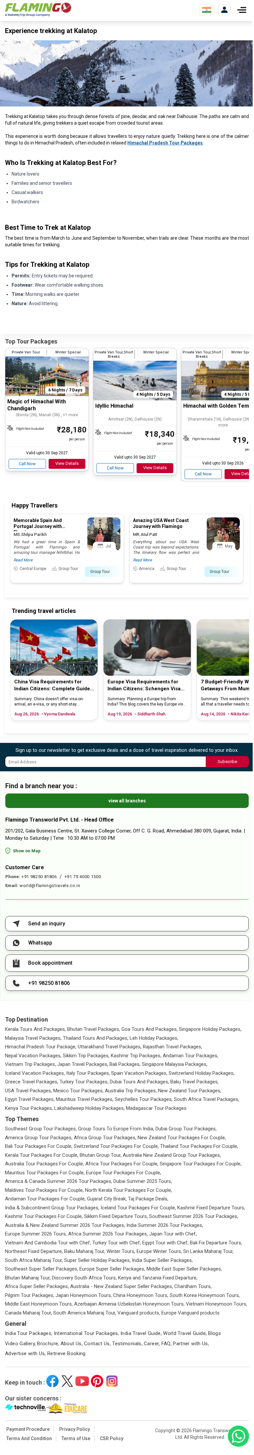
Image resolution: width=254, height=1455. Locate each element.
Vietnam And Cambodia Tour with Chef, (48, 1243)
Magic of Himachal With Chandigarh (36, 405)
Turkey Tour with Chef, (116, 1243)
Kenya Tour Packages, (29, 1108)
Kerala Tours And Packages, (35, 1029)
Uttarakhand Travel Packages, (110, 1047)
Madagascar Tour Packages (156, 1108)
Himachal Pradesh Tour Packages (165, 142)
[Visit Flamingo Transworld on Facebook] (52, 1381)
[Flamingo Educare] (67, 1408)
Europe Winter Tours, (159, 1251)
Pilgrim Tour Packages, (29, 1295)
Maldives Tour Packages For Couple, (44, 1190)
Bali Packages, (125, 1064)
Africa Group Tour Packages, (105, 1138)
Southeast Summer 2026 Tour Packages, (193, 1216)
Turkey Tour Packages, (84, 1082)
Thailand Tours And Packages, (95, 1038)
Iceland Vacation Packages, (35, 1073)
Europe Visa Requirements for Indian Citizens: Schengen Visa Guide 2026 (144, 685)
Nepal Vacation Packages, (33, 1056)
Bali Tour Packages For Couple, (38, 1146)
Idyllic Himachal (114, 406)
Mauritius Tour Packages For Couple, (45, 1173)
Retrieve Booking (66, 1353)
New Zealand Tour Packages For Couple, (182, 1138)
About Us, (72, 1344)
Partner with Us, (191, 1344)
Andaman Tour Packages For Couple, (45, 1199)
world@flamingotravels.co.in (50, 885)
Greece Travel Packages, (31, 1082)
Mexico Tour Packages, (78, 1091)
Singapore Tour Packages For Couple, (200, 1164)
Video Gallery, (20, 1344)
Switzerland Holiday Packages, (201, 1073)
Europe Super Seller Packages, (112, 1269)
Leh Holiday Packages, (154, 1038)
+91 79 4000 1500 (82, 876)
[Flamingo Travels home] (38, 10)
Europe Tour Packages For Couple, (123, 1173)
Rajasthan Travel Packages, (172, 1047)
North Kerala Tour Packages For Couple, (128, 1190)
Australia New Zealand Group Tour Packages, (172, 1155)
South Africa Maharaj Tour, (34, 1260)
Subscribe (227, 761)
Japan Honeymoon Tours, (84, 1295)
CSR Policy (111, 1438)
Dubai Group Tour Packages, (186, 1129)
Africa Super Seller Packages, (37, 1286)
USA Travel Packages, (28, 1091)
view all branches (127, 800)
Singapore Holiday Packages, (210, 1029)
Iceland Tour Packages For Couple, (138, 1208)
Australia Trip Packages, (131, 1091)
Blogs (214, 1333)
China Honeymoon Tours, (140, 1295)
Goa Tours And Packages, (149, 1029)
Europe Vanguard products (190, 1313)
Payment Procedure (28, 1429)
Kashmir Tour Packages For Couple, (44, 1216)
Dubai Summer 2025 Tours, (142, 1181)
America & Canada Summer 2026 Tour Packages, (58, 1181)
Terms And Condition (29, 1438)
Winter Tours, (120, 1251)
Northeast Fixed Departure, (34, 1251)
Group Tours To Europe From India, (116, 1129)
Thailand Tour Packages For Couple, (199, 1146)
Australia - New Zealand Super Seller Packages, (121, 1286)
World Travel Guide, (185, 1333)
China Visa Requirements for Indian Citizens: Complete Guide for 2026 (52, 685)
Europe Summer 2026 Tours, (36, 1234)
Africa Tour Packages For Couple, (121, 1164)
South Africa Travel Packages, (206, 1099)
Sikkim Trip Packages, (86, 1056)
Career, (152, 1344)
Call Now (27, 463)
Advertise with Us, (25, 1353)
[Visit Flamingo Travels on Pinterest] (97, 1381)
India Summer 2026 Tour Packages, (164, 1225)
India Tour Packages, (29, 1333)
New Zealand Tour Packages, (189, 1091)
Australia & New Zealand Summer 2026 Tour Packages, (65, 1225)
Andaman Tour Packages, (190, 1056)
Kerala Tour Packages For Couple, (41, 1155)
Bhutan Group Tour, (100, 1155)
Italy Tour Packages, (88, 1073)
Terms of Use (76, 1438)
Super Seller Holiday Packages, (97, 1260)
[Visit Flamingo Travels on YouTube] (82, 1381)
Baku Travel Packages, (194, 1082)
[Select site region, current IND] (206, 10)
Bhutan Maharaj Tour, (28, 1278)
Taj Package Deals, (148, 1199)
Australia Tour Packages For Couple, (44, 1164)
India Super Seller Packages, (162, 1260)
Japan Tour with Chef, (173, 1234)
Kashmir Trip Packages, (136, 1056)
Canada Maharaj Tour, (28, 1313)
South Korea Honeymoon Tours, (205, 1295)
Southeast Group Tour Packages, (41, 1129)
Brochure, (48, 1344)
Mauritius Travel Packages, (84, 1099)
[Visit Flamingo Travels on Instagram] (112, 1381)
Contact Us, (97, 1344)
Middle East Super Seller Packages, (184, 1269)
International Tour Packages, (86, 1333)
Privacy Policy (74, 1429)
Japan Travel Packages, (82, 1064)
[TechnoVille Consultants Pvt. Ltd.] (25, 1408)
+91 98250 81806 (39, 876)
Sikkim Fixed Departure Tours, (116, 1216)
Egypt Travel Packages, (30, 1099)
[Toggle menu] (241, 10)
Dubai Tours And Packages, (139, 1082)
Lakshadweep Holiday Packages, (89, 1108)
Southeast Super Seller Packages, (41, 1269)
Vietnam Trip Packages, (30, 1064)
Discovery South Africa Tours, (84, 1278)
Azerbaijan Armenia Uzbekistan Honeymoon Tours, (129, 1304)
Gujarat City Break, (107, 1199)
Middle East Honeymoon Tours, (39, 1304)
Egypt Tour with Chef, (165, 1243)
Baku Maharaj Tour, (84, 1251)
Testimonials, (127, 1344)
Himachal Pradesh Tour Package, (40, 1047)
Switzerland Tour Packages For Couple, (116, 1146)
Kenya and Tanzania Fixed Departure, (157, 1278)
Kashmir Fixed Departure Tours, (211, 1208)
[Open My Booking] (224, 9)
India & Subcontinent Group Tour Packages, (52, 1208)
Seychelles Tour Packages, (144, 1099)
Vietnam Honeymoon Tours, (216, 1304)
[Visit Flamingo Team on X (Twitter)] (67, 1381)
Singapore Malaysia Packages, (174, 1064)
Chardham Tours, (193, 1286)
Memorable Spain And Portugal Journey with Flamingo (38, 526)
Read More (23, 560)
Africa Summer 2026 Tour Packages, (108, 1234)
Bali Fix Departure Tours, (216, 1243)
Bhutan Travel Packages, (93, 1029)
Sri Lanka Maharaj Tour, (208, 1251)
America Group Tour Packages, (38, 1138)
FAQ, (166, 1344)
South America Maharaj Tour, (84, 1313)
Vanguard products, (138, 1313)
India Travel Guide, (141, 1333)
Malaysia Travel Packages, (33, 1038)
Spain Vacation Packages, (139, 1073)
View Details (67, 463)
